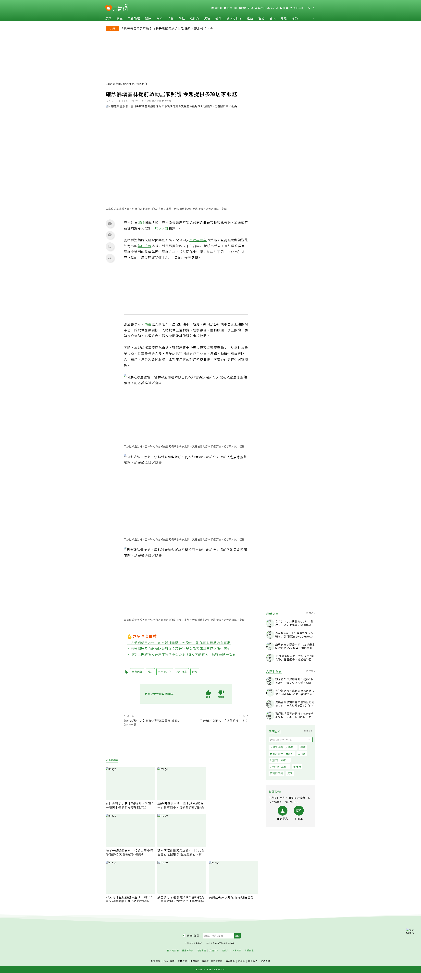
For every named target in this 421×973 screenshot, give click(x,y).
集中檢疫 (144, 245)
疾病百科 (214, 950)
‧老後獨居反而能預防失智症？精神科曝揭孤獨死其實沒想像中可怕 (179, 648)
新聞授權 (182, 961)
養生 (119, 18)
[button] (313, 18)
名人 (272, 18)
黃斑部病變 (276, 773)
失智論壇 (134, 18)
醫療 (148, 18)
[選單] (314, 8)
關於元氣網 (173, 950)
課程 (182, 18)
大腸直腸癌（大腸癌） (283, 747)
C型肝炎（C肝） (279, 766)
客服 (172, 961)
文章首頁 (236, 950)
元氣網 (117, 84)
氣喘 (290, 773)
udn (108, 84)
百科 (159, 18)
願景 (285, 7)
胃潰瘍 (297, 766)
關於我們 (253, 961)
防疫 (148, 324)
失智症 (302, 753)
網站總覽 (265, 961)
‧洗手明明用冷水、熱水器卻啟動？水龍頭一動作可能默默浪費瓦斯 (179, 642)
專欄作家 (249, 950)
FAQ (165, 961)
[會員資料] (309, 8)
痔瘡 (303, 747)
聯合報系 (230, 961)
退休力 (194, 18)
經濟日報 (232, 7)
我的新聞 (298, 7)
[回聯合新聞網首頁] (108, 8)
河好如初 (247, 7)
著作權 (205, 961)
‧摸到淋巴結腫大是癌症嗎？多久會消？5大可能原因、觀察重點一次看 (181, 654)
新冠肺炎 (128, 84)
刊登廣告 (155, 961)
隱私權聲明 (216, 961)
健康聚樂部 (188, 950)
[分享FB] (110, 223)
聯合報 (218, 7)
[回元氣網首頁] (120, 8)
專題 (284, 18)
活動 (295, 18)
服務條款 (195, 961)
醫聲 (218, 18)
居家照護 (162, 228)
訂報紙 (241, 961)
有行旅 (274, 7)
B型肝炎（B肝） (279, 760)
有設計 (261, 7)
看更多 (310, 613)
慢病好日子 (234, 18)
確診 (141, 222)
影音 (170, 18)
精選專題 (201, 950)
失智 (207, 18)
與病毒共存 (198, 239)
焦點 (108, 18)
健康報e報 (193, 935)
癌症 (250, 18)
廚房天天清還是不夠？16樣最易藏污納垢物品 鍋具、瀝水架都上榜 (167, 28)
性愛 (261, 18)
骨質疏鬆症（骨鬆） (282, 753)
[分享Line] (110, 235)
